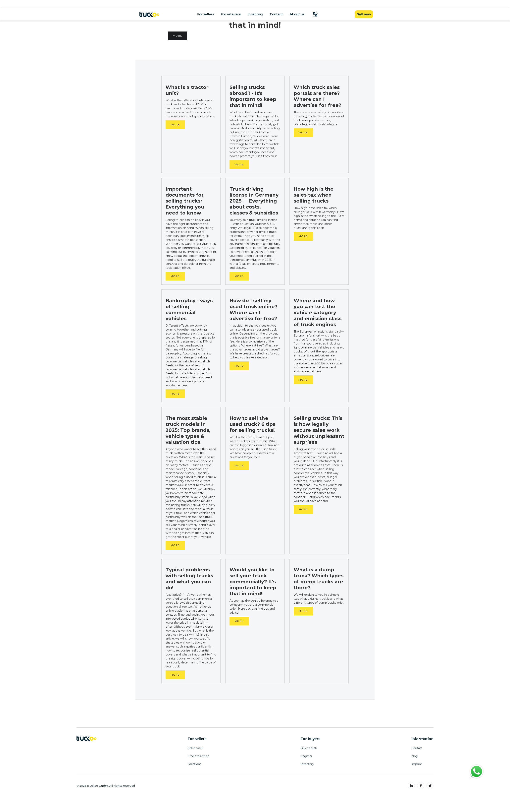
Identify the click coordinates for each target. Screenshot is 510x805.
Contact (417, 748)
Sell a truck (195, 748)
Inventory (307, 764)
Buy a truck (309, 748)
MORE (175, 124)
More (177, 35)
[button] (315, 14)
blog (414, 756)
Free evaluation (198, 756)
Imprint (416, 764)
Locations (194, 764)
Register (306, 756)
